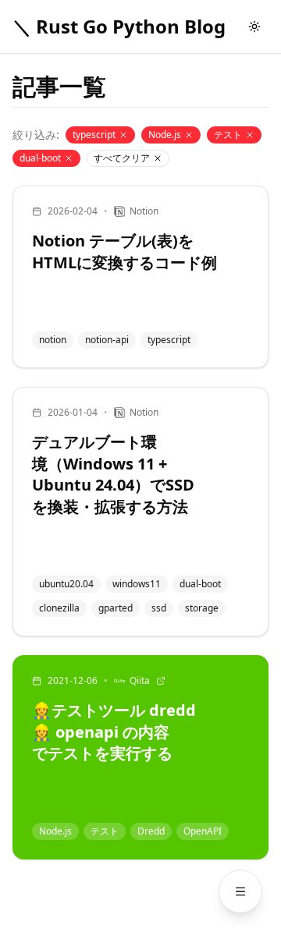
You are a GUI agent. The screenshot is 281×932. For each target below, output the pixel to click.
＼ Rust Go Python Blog (119, 26)
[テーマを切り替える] (254, 26)
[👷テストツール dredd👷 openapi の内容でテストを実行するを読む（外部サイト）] (140, 757)
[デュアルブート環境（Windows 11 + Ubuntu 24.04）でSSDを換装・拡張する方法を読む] (140, 512)
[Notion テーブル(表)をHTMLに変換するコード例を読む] (140, 276)
